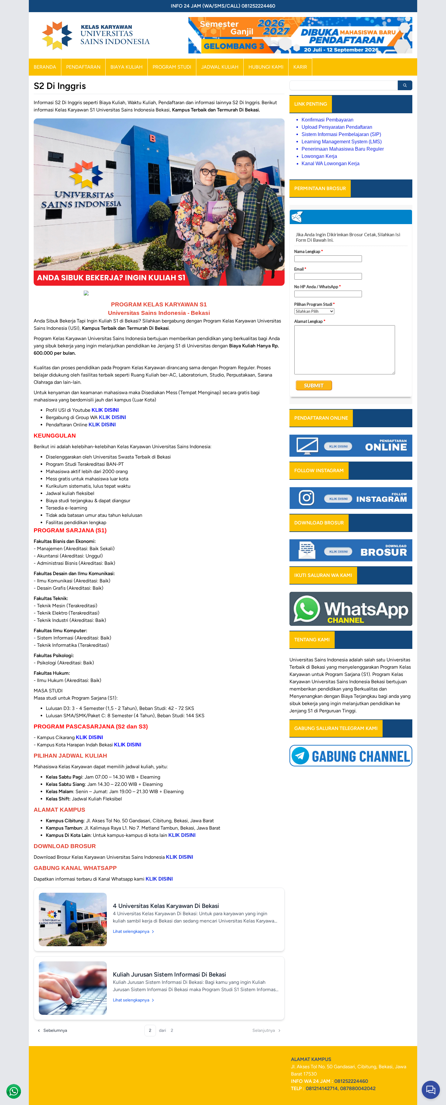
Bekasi (318, 667)
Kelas (397, 674)
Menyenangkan (306, 696)
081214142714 (322, 1088)
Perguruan (330, 711)
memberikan (302, 689)
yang (348, 689)
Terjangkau (365, 696)
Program (389, 667)
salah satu (374, 660)
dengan (332, 696)
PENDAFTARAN (83, 67)
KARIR (300, 67)
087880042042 (358, 1088)
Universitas (301, 660)
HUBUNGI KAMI (265, 67)
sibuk (295, 703)
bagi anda (388, 696)
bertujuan (396, 681)
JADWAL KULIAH (219, 67)
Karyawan (299, 681)
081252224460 (351, 1081)
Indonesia (359, 681)
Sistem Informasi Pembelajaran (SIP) (341, 134)
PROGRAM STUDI (172, 67)
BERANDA (45, 67)
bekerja (310, 703)
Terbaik (297, 667)
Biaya (347, 696)
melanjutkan (355, 703)
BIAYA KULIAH (126, 67)
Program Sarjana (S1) (347, 674)
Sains (342, 681)
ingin (335, 703)
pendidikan (329, 689)
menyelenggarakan (358, 667)
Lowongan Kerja (319, 156)
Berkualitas (366, 689)
